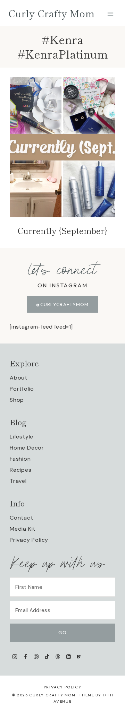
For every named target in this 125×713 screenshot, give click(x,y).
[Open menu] (110, 13)
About (18, 377)
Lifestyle (21, 436)
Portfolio (22, 388)
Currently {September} (63, 230)
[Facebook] (25, 657)
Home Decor (27, 447)
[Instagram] (15, 657)
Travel (18, 481)
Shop (17, 399)
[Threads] (58, 657)
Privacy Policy (29, 540)
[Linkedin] (69, 657)
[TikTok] (47, 657)
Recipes (21, 469)
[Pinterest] (36, 657)
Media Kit (22, 528)
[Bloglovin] (79, 657)
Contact (21, 517)
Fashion (20, 458)
